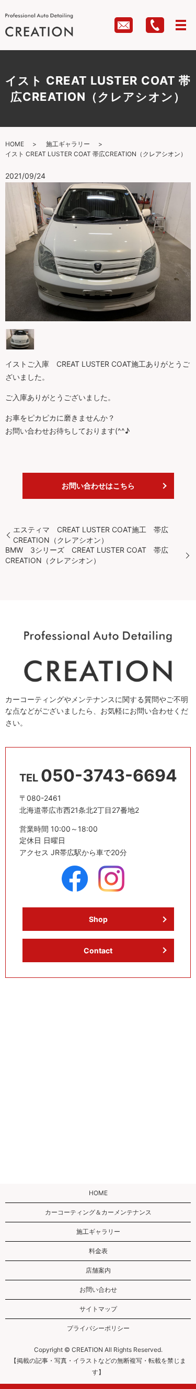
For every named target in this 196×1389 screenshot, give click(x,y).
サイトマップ (98, 1309)
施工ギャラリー (68, 144)
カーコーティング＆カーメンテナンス (98, 1212)
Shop (98, 919)
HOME (14, 144)
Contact (98, 950)
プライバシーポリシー (98, 1328)
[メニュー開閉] (181, 25)
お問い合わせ (98, 1289)
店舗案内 (98, 1270)
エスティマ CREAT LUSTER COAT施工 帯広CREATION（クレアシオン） (90, 534)
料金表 (98, 1251)
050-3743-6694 (109, 775)
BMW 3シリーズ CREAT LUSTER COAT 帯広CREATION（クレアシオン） (86, 555)
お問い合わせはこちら (98, 485)
